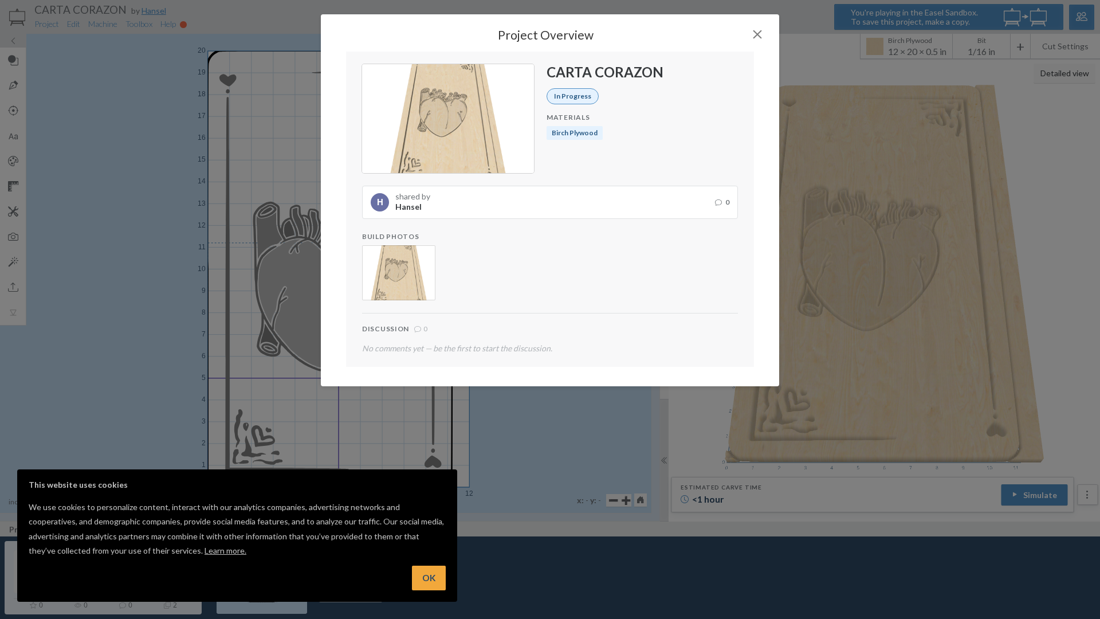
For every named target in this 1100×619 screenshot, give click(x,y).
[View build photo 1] (398, 272)
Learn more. (225, 550)
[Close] (757, 34)
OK (428, 578)
